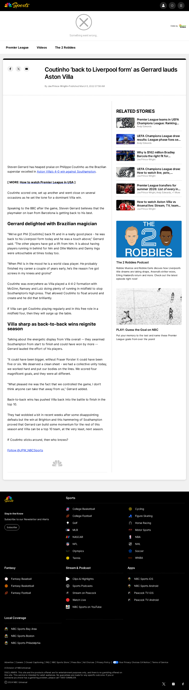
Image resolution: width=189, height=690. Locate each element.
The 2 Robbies (65, 47)
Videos (42, 47)
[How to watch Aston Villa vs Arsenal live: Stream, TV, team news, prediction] (125, 205)
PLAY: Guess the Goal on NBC (137, 330)
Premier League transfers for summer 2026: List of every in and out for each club (157, 187)
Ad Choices (88, 662)
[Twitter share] (18, 69)
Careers (19, 662)
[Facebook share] (10, 69)
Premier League (17, 47)
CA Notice (145, 662)
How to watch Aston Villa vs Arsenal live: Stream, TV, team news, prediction (157, 203)
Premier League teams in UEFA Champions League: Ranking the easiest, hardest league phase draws (158, 121)
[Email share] (27, 69)
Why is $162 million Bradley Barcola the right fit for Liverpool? (156, 154)
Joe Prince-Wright (57, 86)
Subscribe (12, 527)
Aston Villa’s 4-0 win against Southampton (66, 171)
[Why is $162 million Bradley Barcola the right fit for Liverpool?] (125, 155)
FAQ (47, 662)
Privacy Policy (103, 662)
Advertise (9, 662)
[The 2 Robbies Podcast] (149, 239)
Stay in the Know (13, 513)
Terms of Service (160, 662)
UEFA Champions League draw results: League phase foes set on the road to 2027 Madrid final (159, 137)
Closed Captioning (34, 662)
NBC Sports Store (60, 662)
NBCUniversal (24, 668)
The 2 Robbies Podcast (132, 262)
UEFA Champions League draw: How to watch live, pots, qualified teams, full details (159, 170)
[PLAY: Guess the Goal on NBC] (149, 306)
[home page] (17, 5)
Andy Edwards (144, 126)
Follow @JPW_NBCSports (25, 450)
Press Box (76, 662)
